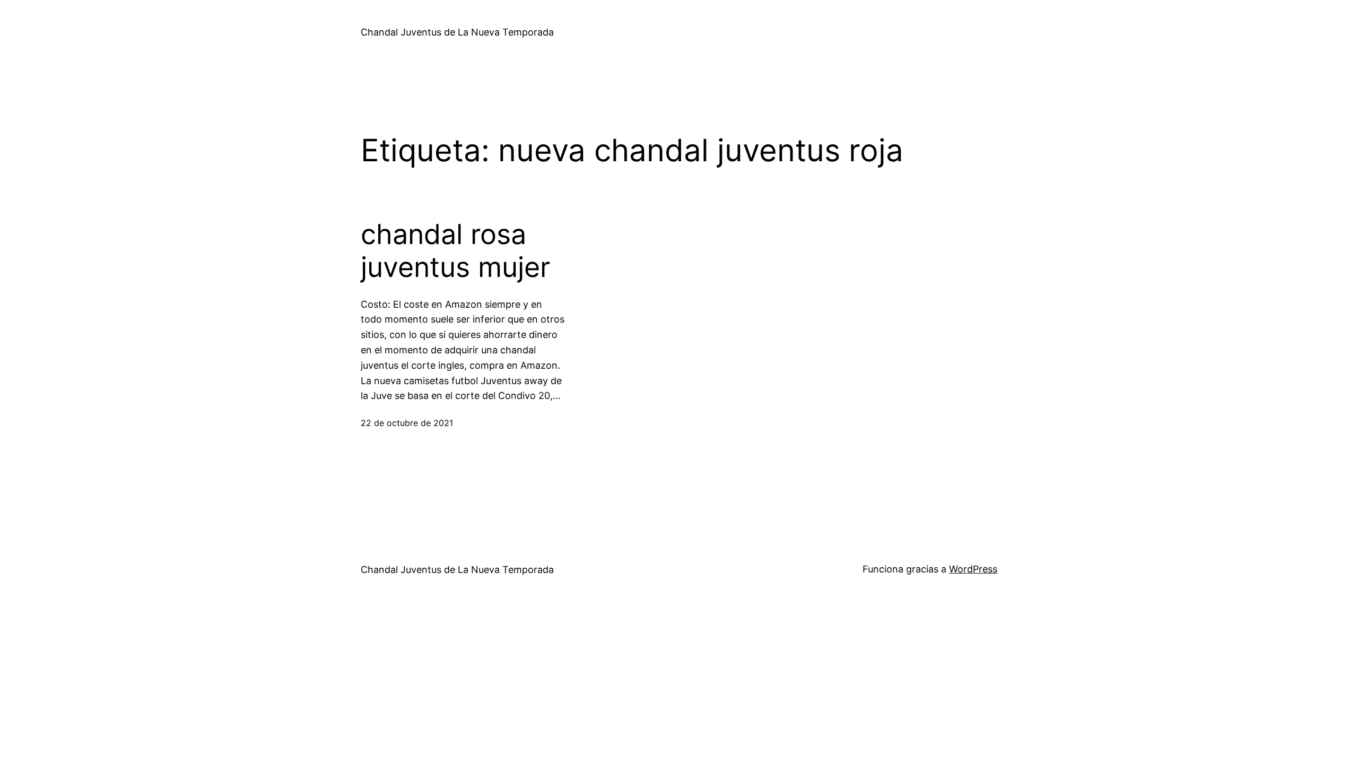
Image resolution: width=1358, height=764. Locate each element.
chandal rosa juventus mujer (455, 251)
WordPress (973, 569)
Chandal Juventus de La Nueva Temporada (457, 32)
